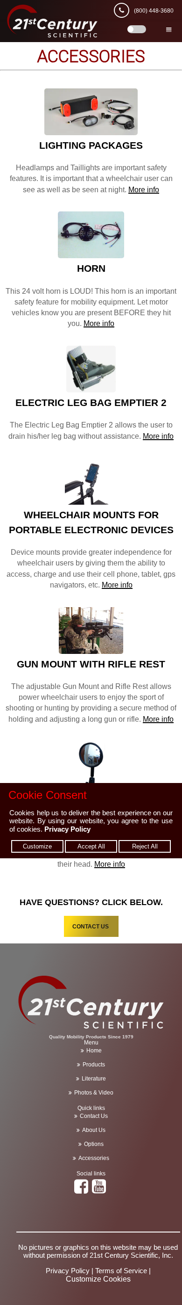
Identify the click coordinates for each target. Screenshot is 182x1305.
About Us (93, 1130)
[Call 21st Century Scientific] (124, 10)
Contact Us (94, 1116)
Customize (37, 846)
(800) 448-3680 (154, 10)
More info (143, 190)
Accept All (91, 846)
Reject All (145, 846)
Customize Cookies (98, 1279)
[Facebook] (82, 1190)
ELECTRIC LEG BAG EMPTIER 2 (91, 402)
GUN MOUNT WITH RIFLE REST (91, 664)
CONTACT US (91, 926)
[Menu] (169, 26)
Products (94, 1064)
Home (94, 1050)
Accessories (93, 1158)
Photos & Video (93, 1092)
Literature (94, 1078)
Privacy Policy (67, 829)
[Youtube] (100, 1190)
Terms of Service (121, 1271)
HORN (91, 268)
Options (94, 1144)
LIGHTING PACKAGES (91, 145)
